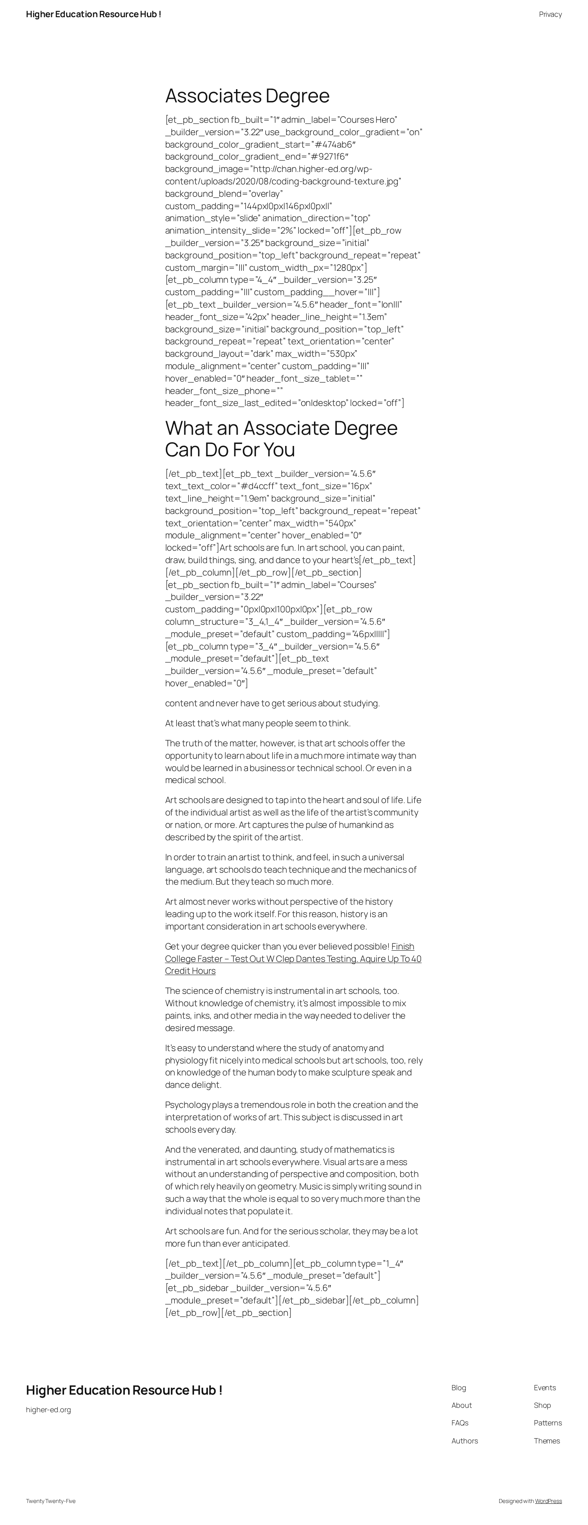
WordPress (548, 1501)
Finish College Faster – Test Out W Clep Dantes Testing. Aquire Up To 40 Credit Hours (293, 958)
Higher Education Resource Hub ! (94, 14)
